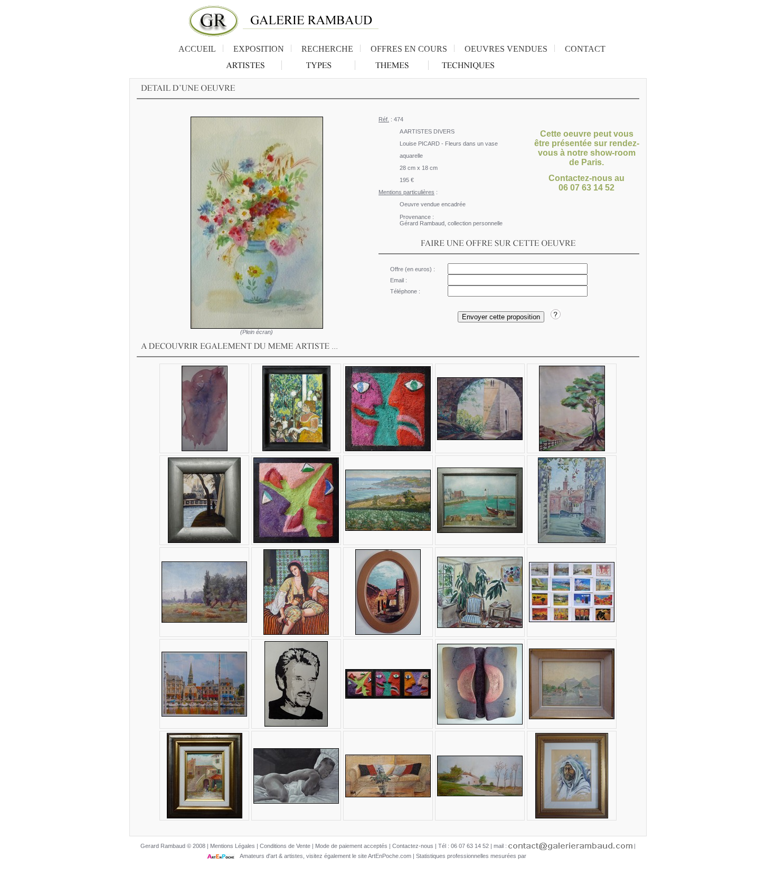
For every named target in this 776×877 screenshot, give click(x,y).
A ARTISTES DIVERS (427, 131)
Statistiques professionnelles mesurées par (472, 856)
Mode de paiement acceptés (351, 846)
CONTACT (585, 48)
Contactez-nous (412, 846)
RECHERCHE (327, 48)
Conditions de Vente (285, 846)
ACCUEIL (197, 48)
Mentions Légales (232, 846)
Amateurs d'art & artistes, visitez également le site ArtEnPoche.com (323, 856)
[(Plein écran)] (257, 223)
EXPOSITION (258, 48)
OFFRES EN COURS (409, 48)
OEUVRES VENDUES (506, 48)
